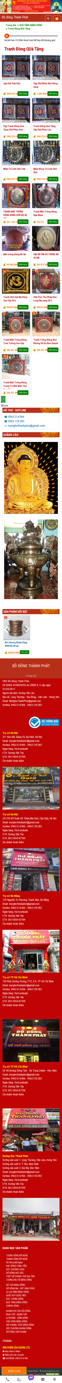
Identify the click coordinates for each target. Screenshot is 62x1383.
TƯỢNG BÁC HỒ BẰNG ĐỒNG (19, 1280)
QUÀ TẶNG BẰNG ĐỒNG (16, 1302)
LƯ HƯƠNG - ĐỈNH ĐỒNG (17, 1318)
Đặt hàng (23, 93)
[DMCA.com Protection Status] (52, 1374)
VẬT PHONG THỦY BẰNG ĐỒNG (20, 1325)
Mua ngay (24, 652)
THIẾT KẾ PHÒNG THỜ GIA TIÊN (20, 1276)
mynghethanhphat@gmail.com (24, 425)
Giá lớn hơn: (9, 40)
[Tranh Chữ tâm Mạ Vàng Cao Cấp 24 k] (16, 292)
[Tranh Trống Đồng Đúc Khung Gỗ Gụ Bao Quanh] (46, 335)
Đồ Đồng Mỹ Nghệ (14, 1262)
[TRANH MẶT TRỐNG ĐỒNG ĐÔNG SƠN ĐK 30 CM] (16, 207)
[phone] (7, 1379)
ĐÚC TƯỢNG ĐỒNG (14, 1299)
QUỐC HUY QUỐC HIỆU (16, 1295)
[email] (43, 1379)
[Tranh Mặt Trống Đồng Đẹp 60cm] (46, 207)
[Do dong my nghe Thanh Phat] (31, 11)
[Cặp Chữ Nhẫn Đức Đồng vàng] (46, 79)
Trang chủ (31, 675)
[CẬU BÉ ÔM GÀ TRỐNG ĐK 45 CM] (46, 250)
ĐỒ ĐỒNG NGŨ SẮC (15, 1273)
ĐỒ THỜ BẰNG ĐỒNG (15, 1285)
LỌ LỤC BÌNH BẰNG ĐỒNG (17, 1292)
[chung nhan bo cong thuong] (44, 727)
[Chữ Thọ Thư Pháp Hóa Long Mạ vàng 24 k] (46, 292)
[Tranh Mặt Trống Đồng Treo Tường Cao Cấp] (16, 335)
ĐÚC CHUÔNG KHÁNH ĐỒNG (19, 1328)
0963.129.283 (14, 421)
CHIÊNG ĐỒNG (12, 1306)
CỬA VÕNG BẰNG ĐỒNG (16, 1321)
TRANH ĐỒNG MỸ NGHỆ (17, 1259)
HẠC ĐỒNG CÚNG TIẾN (16, 1266)
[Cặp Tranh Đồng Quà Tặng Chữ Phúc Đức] (16, 122)
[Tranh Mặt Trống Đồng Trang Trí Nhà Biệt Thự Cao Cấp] (16, 378)
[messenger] (31, 1379)
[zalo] (19, 1379)
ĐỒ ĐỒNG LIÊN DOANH (16, 1332)
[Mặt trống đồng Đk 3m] (16, 250)
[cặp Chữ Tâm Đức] (16, 79)
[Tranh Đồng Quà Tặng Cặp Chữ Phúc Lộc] (46, 122)
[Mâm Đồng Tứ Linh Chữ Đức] (46, 164)
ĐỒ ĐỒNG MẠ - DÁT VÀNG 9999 (20, 1288)
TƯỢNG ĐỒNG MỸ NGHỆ (17, 1255)
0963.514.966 (14, 416)
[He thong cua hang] (54, 1379)
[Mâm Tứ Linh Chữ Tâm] (16, 164)
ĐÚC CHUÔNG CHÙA (15, 1269)
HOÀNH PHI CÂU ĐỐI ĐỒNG (18, 1311)
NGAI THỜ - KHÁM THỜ (16, 1314)
